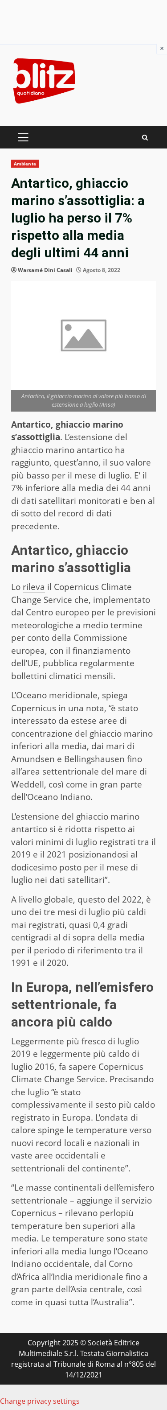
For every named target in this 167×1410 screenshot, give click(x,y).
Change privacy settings (40, 1401)
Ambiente (25, 164)
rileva (34, 587)
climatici (65, 676)
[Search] (145, 137)
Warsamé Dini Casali (45, 270)
